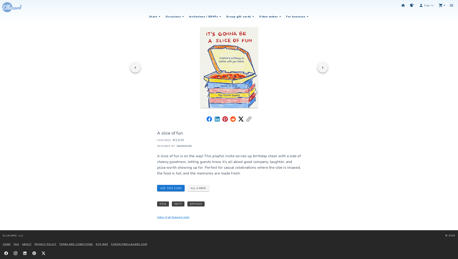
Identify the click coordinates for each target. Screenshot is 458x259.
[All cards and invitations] (411, 5)
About (27, 244)
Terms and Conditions (76, 244)
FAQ (16, 244)
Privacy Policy (45, 244)
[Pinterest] (34, 253)
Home (7, 244)
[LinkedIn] (25, 253)
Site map (102, 244)
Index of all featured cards (173, 217)
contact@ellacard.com (129, 244)
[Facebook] (6, 253)
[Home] (403, 5)
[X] (43, 253)
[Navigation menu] (451, 5)
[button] (441, 5)
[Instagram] (15, 253)
